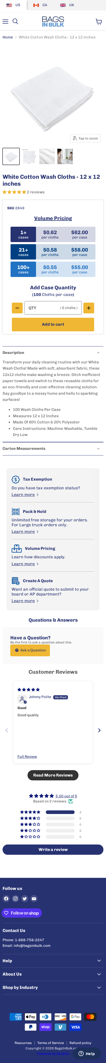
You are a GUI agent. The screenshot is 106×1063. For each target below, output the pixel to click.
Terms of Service (50, 1043)
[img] (28, 690)
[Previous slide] (7, 730)
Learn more (23, 494)
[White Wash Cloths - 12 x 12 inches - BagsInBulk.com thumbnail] (11, 156)
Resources (23, 1043)
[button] (15, 192)
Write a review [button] (53, 849)
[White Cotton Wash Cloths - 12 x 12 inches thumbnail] (65, 156)
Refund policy (80, 1043)
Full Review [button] (27, 756)
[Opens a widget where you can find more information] (87, 1054)
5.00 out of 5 (66, 796)
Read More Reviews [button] (53, 775)
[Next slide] (99, 730)
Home (8, 37)
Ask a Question (33, 650)
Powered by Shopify (53, 1054)
